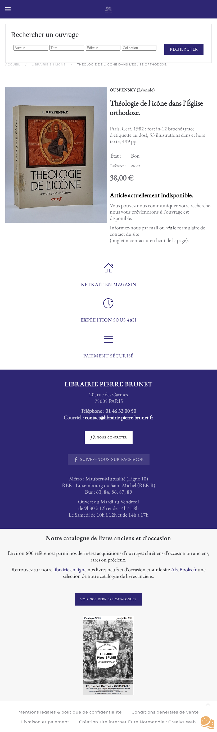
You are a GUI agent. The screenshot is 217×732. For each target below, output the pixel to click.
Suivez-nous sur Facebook (112, 459)
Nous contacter (112, 437)
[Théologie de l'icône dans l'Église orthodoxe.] (56, 154)
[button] (8, 9)
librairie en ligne (70, 569)
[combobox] (30, 48)
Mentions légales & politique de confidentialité (70, 712)
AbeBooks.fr (184, 569)
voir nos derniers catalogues (108, 599)
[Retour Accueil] (108, 9)
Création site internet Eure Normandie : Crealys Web (137, 721)
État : (115, 155)
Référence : (118, 165)
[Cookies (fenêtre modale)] (207, 723)
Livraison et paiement (45, 721)
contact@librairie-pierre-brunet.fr (119, 417)
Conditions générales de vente (165, 712)
